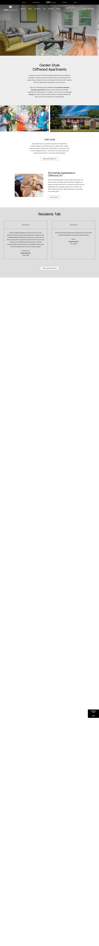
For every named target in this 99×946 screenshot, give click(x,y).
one (51, 87)
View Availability (49, 159)
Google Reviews (25, 253)
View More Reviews (49, 268)
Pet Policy (54, 197)
